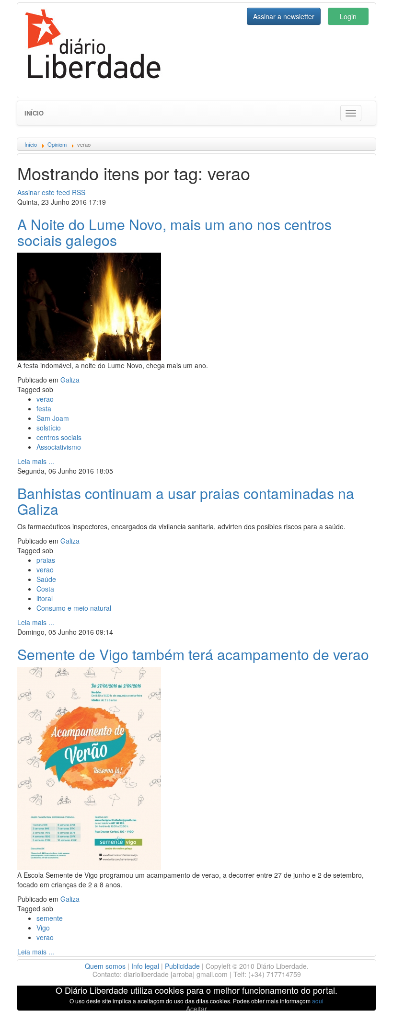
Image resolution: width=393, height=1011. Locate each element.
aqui (318, 1001)
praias (45, 560)
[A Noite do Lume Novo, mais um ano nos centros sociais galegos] (89, 305)
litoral (44, 598)
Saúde (46, 579)
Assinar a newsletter (283, 16)
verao (45, 399)
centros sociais (58, 437)
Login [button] (348, 16)
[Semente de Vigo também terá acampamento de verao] (89, 767)
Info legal (145, 966)
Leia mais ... (35, 461)
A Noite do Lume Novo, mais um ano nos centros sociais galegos (174, 232)
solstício (48, 427)
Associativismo (58, 447)
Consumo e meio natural (73, 608)
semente (49, 918)
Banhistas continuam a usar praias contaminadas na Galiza (185, 501)
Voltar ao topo (365, 991)
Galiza (70, 379)
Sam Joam (52, 418)
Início (34, 112)
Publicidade (182, 966)
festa (43, 408)
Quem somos (105, 966)
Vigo (43, 927)
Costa (45, 588)
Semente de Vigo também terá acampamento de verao (193, 654)
